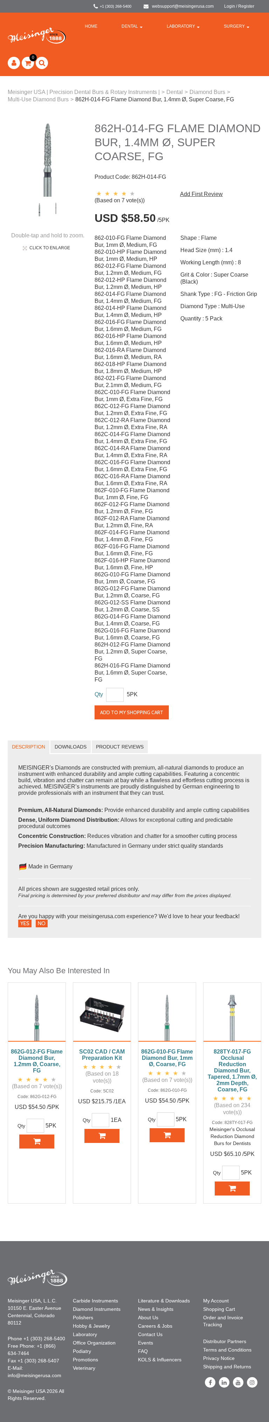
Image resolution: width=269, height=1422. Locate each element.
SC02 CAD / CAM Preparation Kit (102, 1055)
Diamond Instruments (96, 1309)
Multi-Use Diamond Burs (38, 99)
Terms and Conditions (227, 1350)
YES (24, 923)
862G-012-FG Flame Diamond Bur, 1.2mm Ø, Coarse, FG (37, 1061)
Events (145, 1343)
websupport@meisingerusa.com (183, 6)
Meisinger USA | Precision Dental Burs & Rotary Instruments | (84, 92)
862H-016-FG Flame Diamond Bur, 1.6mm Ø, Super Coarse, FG (132, 673)
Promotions (85, 1359)
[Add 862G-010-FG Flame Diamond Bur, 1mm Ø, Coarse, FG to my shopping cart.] (167, 1135)
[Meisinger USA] (37, 35)
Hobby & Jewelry (91, 1326)
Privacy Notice (219, 1358)
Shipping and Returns (227, 1366)
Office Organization (94, 1343)
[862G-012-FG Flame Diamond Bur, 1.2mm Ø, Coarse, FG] (37, 1015)
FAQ (143, 1351)
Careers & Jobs (155, 1326)
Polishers (83, 1317)
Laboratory (181, 26)
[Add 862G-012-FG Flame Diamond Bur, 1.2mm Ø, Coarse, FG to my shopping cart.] (36, 1142)
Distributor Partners (224, 1341)
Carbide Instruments (95, 1301)
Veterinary (84, 1368)
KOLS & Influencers (159, 1359)
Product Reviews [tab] (120, 747)
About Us (148, 1317)
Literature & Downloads (164, 1301)
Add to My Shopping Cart (131, 712)
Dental (130, 26)
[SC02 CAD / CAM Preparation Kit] (102, 1015)
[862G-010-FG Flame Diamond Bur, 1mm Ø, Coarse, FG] (167, 1015)
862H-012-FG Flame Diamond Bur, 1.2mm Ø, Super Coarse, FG (132, 652)
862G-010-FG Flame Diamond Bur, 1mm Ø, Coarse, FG (167, 1058)
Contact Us (150, 1334)
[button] (28, 63)
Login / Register (239, 6)
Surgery (234, 26)
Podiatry (82, 1351)
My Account (216, 1301)
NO (42, 923)
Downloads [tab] (71, 747)
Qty (99, 694)
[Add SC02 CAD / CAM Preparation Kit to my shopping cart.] (101, 1136)
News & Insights (155, 1309)
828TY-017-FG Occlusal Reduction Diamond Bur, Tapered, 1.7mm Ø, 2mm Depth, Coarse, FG (232, 1070)
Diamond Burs (207, 92)
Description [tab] (28, 747)
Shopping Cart (219, 1309)
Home (91, 26)
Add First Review (201, 194)
